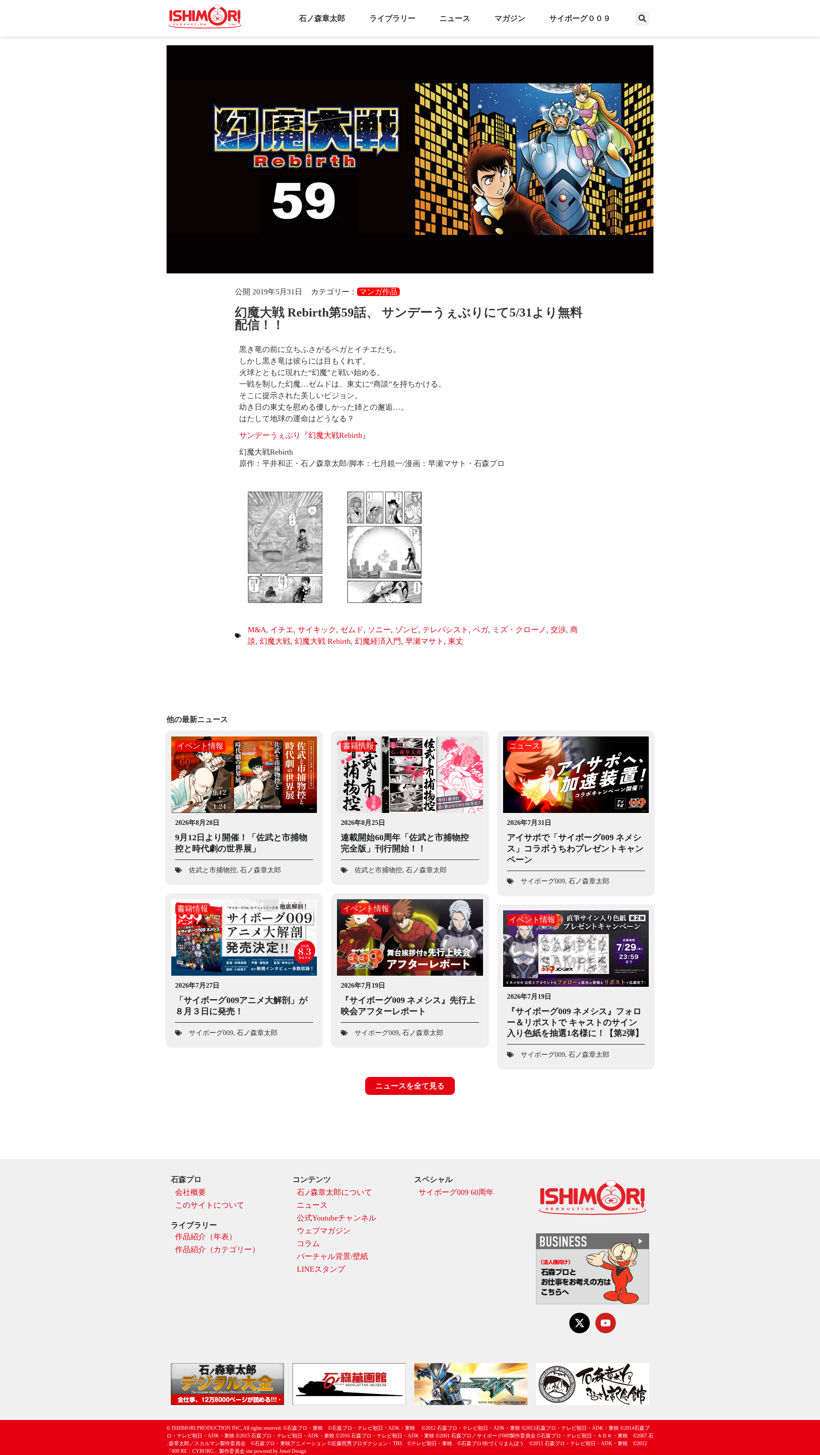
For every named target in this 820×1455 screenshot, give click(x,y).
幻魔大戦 (275, 641)
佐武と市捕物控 (213, 870)
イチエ (281, 629)
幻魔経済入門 (378, 641)
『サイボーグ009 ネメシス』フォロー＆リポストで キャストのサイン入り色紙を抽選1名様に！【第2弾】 (575, 1022)
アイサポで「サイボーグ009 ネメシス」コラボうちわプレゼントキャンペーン (575, 848)
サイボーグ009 (543, 881)
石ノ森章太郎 (322, 18)
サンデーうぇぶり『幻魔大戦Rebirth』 (304, 435)
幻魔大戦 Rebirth (323, 641)
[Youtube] (605, 1323)
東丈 (455, 641)
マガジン (510, 18)
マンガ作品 (378, 291)
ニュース (454, 18)
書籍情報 (358, 746)
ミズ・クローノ (519, 629)
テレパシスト (445, 629)
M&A (257, 629)
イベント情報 (200, 746)
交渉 (558, 629)
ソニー (379, 629)
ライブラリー (392, 18)
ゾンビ (406, 629)
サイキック (317, 629)
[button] (642, 19)
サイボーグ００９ (580, 18)
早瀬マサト (424, 641)
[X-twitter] (579, 1323)
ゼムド (351, 629)
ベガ (480, 629)
